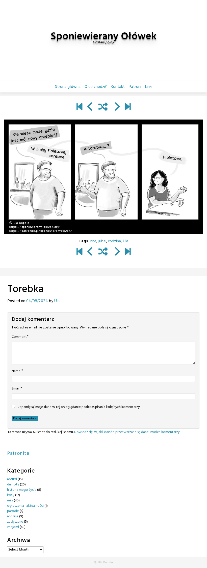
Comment (19, 337)
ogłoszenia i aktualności (25, 506)
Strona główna (68, 87)
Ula (125, 241)
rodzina (114, 241)
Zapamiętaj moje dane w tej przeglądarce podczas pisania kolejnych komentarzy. (79, 407)
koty (10, 495)
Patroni (135, 87)
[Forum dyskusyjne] (90, 107)
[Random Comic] (103, 107)
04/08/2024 (37, 301)
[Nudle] (117, 107)
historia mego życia (21, 490)
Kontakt (118, 87)
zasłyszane (15, 522)
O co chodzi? (96, 87)
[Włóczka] (128, 107)
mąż (10, 500)
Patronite (18, 453)
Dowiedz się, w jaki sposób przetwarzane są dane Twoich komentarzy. (127, 432)
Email (15, 388)
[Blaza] (79, 107)
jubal (102, 241)
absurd (12, 479)
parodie (13, 511)
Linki (148, 87)
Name (16, 371)
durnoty (13, 484)
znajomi (13, 527)
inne (93, 241)
